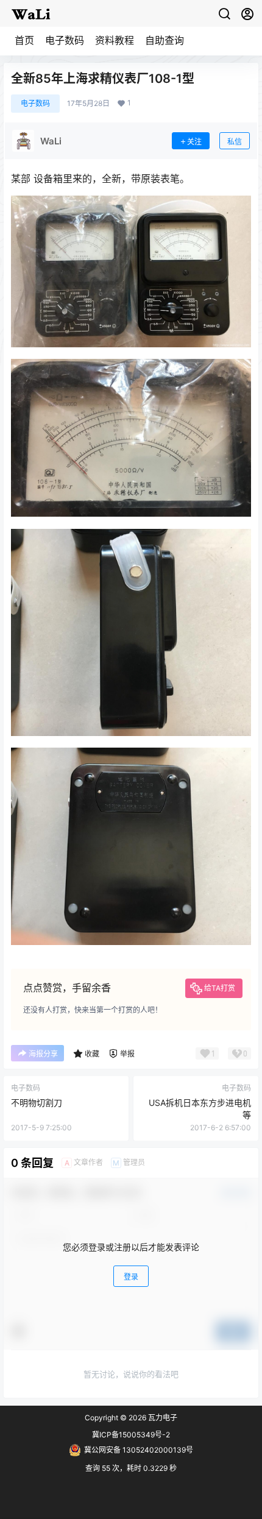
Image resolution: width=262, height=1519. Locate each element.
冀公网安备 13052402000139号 (138, 1449)
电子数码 (64, 40)
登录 (131, 1276)
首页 (24, 40)
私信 (234, 141)
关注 (194, 141)
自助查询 (164, 40)
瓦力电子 (161, 1417)
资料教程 (114, 40)
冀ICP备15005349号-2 (131, 1434)
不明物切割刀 (36, 1102)
